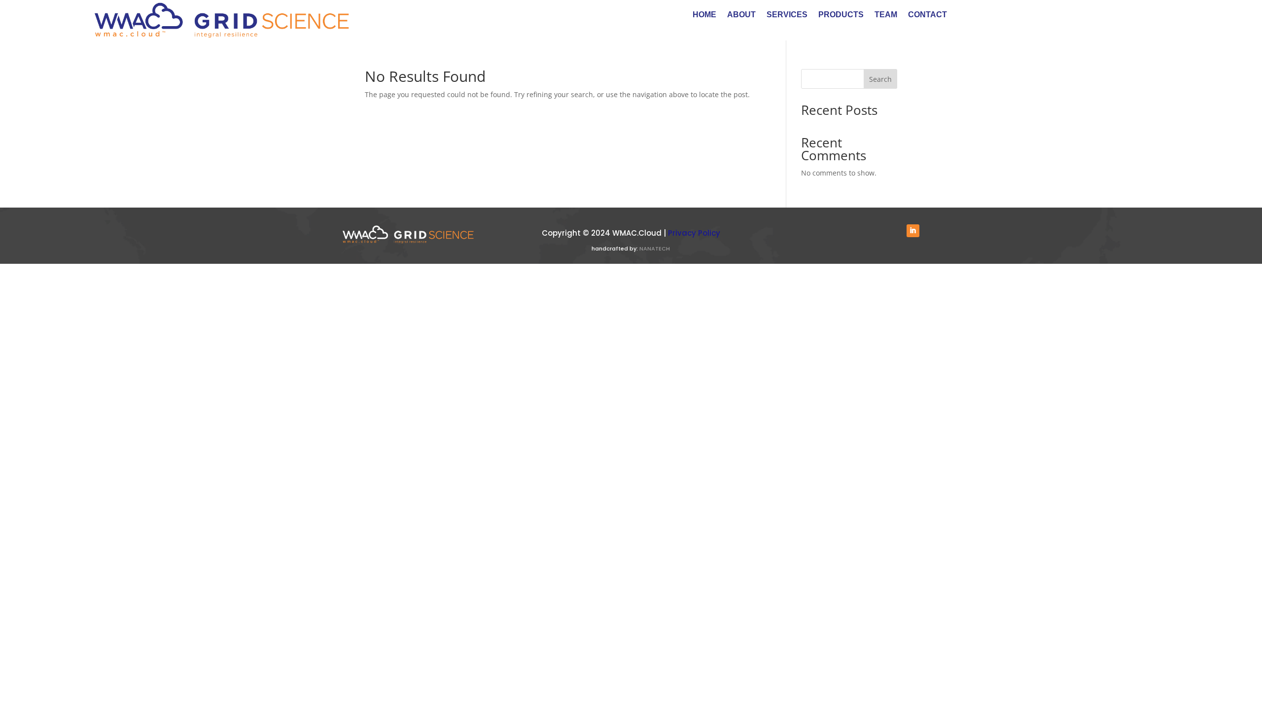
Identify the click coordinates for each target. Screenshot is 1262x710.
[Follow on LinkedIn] (913, 230)
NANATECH (654, 248)
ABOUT (741, 15)
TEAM (886, 15)
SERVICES (787, 15)
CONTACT (927, 15)
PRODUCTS (841, 15)
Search (880, 79)
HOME (704, 15)
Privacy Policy (694, 233)
